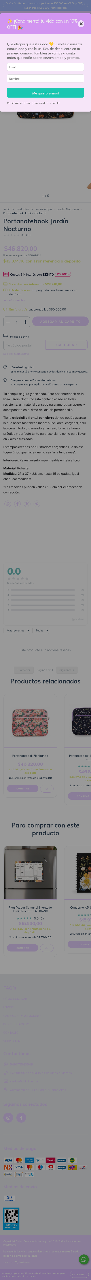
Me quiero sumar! (45, 92)
